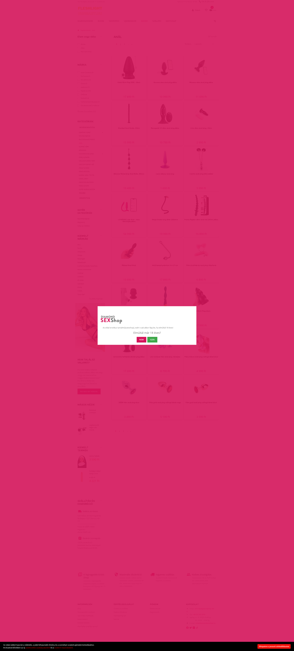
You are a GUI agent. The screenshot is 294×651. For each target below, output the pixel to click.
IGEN (152, 339)
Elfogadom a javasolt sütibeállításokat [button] (274, 646)
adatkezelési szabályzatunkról (37, 648)
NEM (141, 339)
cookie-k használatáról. (63, 648)
